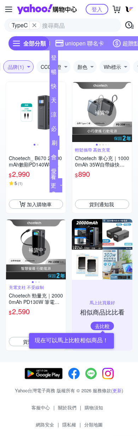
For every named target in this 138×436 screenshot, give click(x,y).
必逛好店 (54, 130)
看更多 (53, 185)
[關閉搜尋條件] (34, 25)
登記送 (54, 59)
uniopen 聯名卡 (84, 43)
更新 (117, 390)
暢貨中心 (54, 73)
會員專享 (54, 158)
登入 (97, 9)
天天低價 (54, 101)
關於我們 (67, 407)
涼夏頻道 (54, 115)
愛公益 (54, 172)
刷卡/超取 (54, 144)
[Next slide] (61, 112)
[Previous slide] (10, 112)
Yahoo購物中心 (47, 9)
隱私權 (69, 424)
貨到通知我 (101, 204)
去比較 (102, 325)
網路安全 (45, 424)
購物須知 (94, 407)
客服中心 (40, 407)
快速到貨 (54, 87)
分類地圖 (93, 424)
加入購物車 (39, 204)
